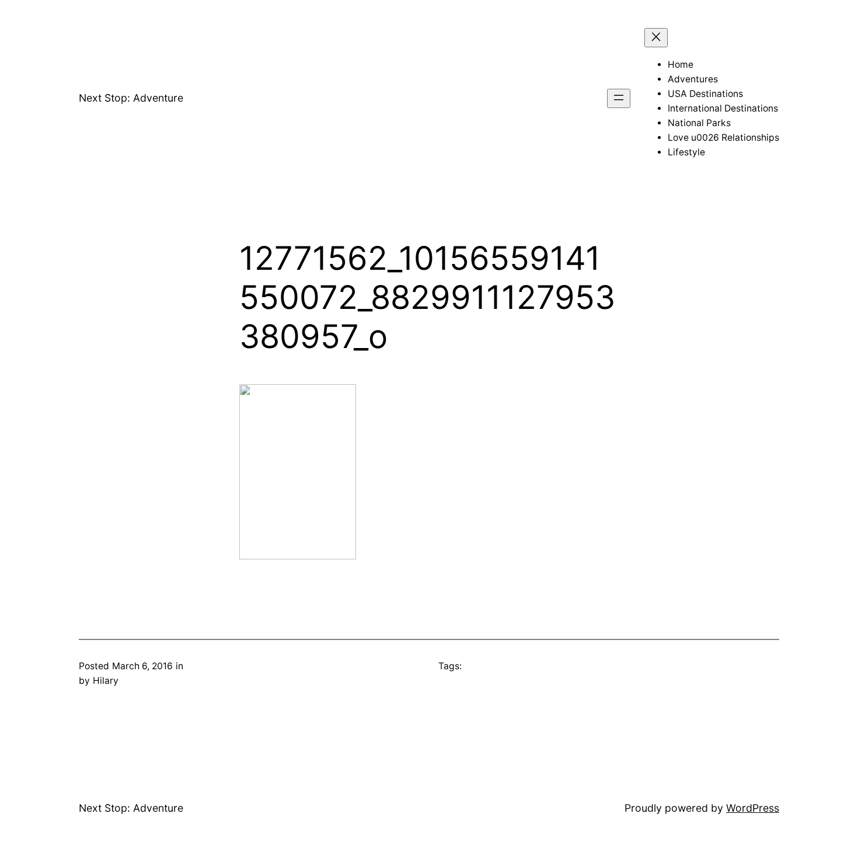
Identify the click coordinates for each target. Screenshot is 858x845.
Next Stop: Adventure (131, 98)
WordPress (752, 808)
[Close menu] (656, 37)
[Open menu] (618, 98)
